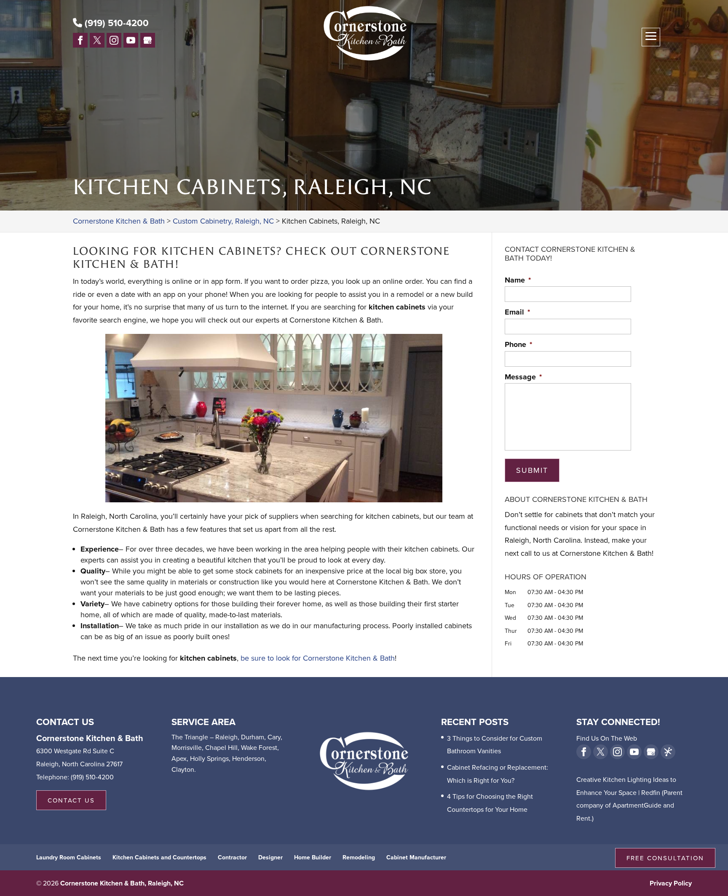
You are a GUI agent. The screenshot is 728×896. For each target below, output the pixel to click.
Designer (270, 857)
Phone (518, 344)
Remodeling (359, 857)
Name (518, 280)
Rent (583, 818)
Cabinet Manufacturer (416, 857)
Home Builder (312, 857)
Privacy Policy (671, 883)
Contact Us (71, 800)
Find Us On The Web (606, 738)
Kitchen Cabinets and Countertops (159, 857)
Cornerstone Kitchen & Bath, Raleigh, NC (122, 883)
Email (517, 312)
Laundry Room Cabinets (68, 857)
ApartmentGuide (637, 805)
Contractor (232, 857)
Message (523, 377)
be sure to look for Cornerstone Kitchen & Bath (318, 658)
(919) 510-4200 (115, 22)
